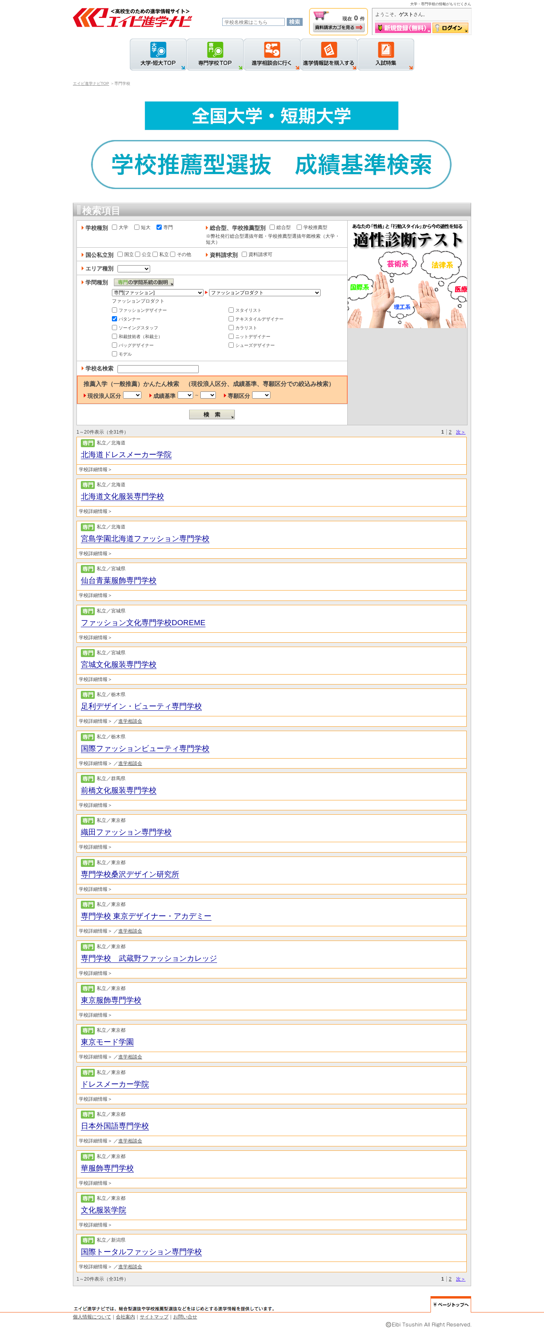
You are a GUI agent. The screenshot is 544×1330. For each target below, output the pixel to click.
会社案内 (125, 1317)
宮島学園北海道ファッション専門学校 (145, 538)
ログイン (450, 28)
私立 (164, 254)
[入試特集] (386, 54)
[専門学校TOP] (215, 54)
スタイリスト (248, 310)
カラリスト (246, 327)
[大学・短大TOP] (158, 54)
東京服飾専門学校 (111, 1000)
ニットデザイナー (252, 336)
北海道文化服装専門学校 (122, 496)
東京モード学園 (107, 1042)
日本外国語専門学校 (115, 1126)
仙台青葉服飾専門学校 (119, 580)
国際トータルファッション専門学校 (141, 1252)
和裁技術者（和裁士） (140, 336)
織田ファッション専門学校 (126, 832)
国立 (129, 254)
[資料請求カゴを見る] (339, 27)
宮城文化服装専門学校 (119, 664)
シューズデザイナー (255, 345)
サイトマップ (154, 1317)
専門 (168, 227)
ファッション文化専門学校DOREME (143, 622)
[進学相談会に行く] (272, 54)
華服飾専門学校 (107, 1168)
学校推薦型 (315, 227)
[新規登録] (403, 28)
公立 (146, 254)
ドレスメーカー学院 (115, 1084)
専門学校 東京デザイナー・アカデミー (146, 916)
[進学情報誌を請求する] (329, 54)
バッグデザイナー (136, 345)
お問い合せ (185, 1317)
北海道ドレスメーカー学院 (126, 454)
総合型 (283, 227)
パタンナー (130, 319)
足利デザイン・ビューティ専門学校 (141, 706)
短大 (146, 227)
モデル (125, 354)
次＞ (461, 432)
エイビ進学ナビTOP (91, 83)
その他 (184, 254)
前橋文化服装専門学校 (119, 790)
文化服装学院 (103, 1210)
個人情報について (92, 1317)
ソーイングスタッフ (138, 327)
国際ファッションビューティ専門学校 (145, 748)
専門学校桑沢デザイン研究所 (130, 874)
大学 (123, 227)
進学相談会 (130, 721)
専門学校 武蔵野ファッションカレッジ (149, 958)
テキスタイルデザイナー (259, 319)
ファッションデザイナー (143, 310)
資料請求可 (260, 254)
